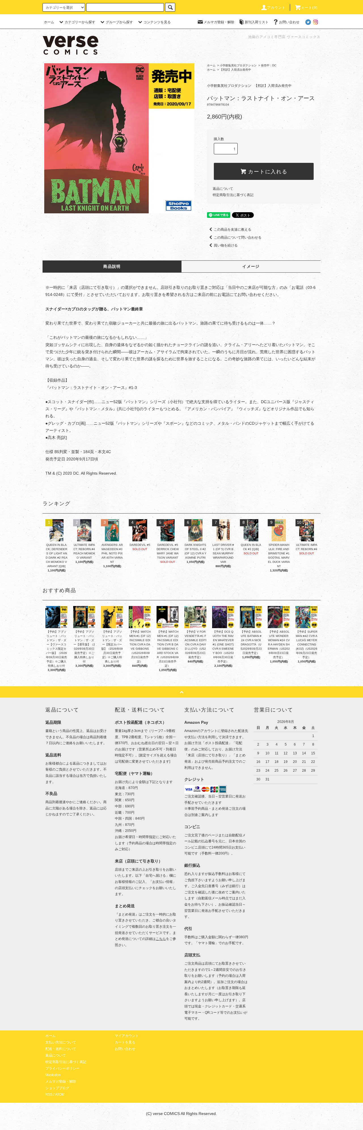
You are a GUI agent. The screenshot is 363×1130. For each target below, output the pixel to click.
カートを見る (125, 1042)
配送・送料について (60, 1049)
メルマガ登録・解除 (219, 22)
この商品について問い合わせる (237, 237)
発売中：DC (268, 65)
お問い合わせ (289, 22)
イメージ (251, 266)
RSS (48, 1095)
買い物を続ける (226, 245)
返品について (223, 189)
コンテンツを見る (157, 22)
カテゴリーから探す (80, 22)
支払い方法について (60, 1042)
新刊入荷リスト (257, 22)
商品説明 (112, 266)
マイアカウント (127, 1036)
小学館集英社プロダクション (238, 65)
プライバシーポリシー (62, 1068)
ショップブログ (57, 1088)
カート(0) (309, 8)
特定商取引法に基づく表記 (233, 195)
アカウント (276, 8)
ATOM (59, 1095)
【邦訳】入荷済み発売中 (235, 69)
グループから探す (119, 22)
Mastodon (53, 1075)
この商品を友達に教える (232, 230)
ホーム (49, 22)
